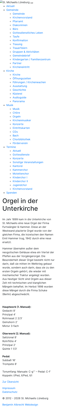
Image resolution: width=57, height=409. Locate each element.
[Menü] (31, 2)
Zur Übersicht (10, 381)
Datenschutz (9, 391)
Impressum (8, 388)
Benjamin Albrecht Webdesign (20, 404)
